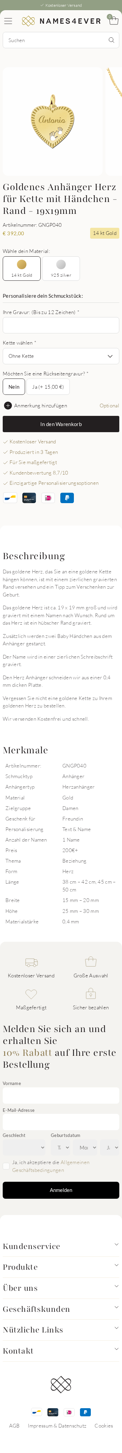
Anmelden (61, 1190)
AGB (14, 1425)
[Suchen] (111, 40)
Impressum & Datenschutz (57, 1425)
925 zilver (61, 275)
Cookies (104, 1425)
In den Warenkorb (61, 424)
